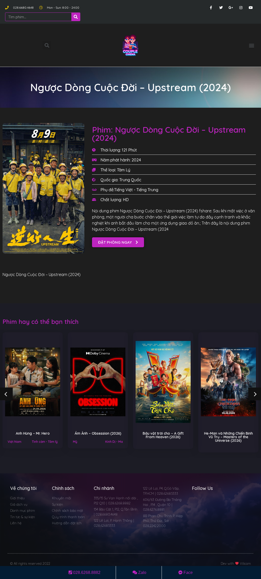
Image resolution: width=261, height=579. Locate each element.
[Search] (75, 17)
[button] (251, 45)
